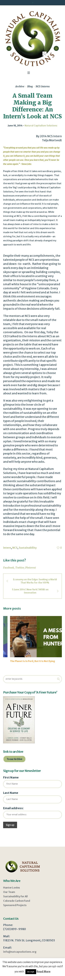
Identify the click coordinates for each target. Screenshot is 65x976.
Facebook (8, 567)
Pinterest (30, 567)
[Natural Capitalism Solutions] (32, 38)
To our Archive (14, 759)
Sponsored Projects (15, 905)
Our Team (9, 892)
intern (7, 547)
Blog (30, 86)
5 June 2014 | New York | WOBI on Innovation (30, 591)
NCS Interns (43, 86)
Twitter (19, 567)
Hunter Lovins (11, 887)
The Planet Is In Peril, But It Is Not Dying (25, 661)
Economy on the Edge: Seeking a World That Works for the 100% (35, 581)
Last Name (10, 793)
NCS (15, 547)
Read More (43, 971)
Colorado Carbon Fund (16, 900)
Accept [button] (30, 971)
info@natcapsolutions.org (19, 951)
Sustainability (28, 547)
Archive (19, 86)
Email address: (13, 808)
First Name (11, 777)
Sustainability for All (15, 896)
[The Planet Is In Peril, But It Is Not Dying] (32, 636)
